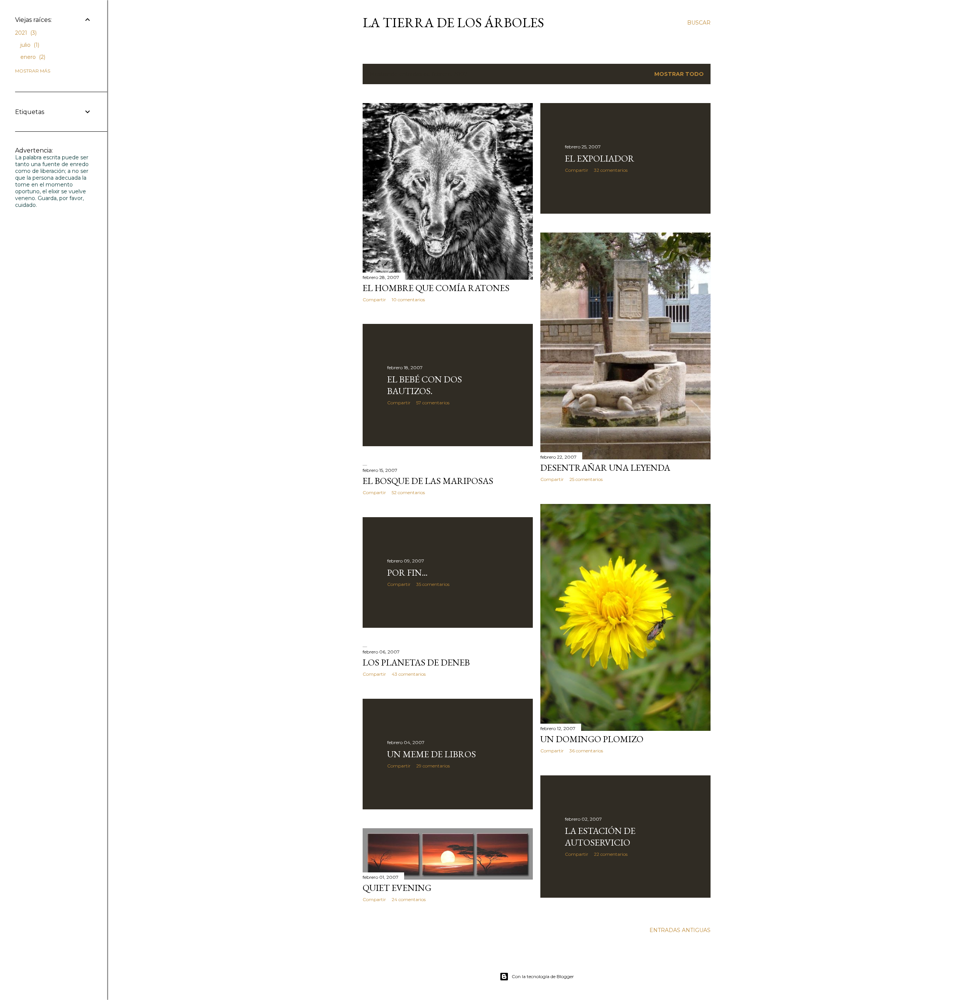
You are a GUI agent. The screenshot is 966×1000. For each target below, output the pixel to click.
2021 (25, 32)
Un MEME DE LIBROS (431, 754)
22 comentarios (611, 854)
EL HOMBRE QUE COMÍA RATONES (436, 288)
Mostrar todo (679, 74)
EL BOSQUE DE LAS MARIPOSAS (428, 481)
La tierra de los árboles (453, 22)
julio (29, 45)
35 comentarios (432, 584)
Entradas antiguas (680, 930)
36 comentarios (586, 750)
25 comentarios (586, 479)
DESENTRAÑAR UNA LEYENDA (605, 467)
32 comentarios (611, 170)
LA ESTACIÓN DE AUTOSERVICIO (600, 836)
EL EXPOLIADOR (599, 158)
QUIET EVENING (397, 888)
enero (32, 57)
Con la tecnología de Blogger (543, 976)
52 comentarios (408, 492)
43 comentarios (409, 674)
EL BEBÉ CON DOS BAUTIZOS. (424, 385)
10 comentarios (408, 299)
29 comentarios (433, 766)
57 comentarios (432, 402)
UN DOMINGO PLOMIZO (591, 739)
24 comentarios (409, 899)
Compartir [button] (374, 299)
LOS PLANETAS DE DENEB (416, 662)
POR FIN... (407, 572)
